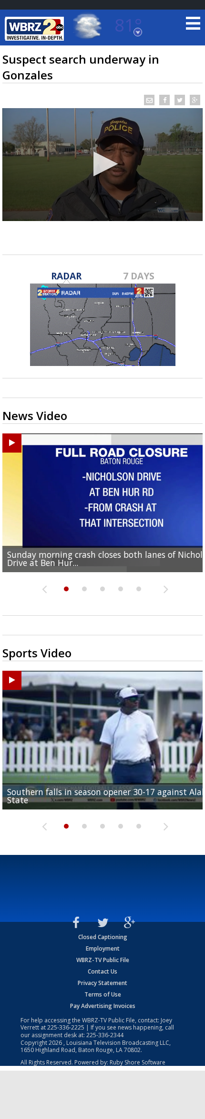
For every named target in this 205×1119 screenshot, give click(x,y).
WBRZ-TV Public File (102, 960)
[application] (102, 164)
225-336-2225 (65, 1027)
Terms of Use (102, 994)
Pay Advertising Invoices (102, 1006)
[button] (102, 163)
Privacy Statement (102, 983)
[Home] (36, 29)
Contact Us (102, 971)
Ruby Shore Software (137, 1062)
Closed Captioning (102, 937)
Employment (103, 948)
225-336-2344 (104, 1035)
